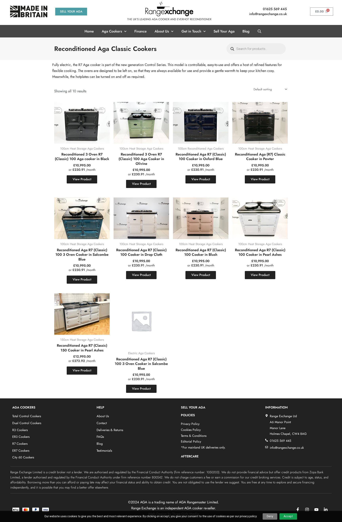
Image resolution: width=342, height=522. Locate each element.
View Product (82, 179)
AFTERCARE (190, 456)
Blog (246, 31)
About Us (162, 31)
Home (89, 31)
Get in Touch (191, 31)
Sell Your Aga (224, 31)
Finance (140, 31)
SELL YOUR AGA (193, 407)
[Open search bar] (259, 31)
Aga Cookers (112, 31)
